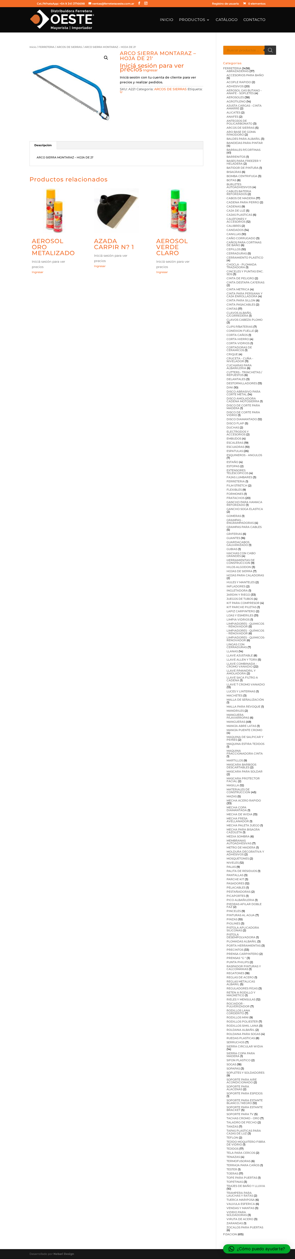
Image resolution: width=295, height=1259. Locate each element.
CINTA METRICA (238, 289)
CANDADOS (235, 230)
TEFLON (232, 1137)
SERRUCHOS (236, 1042)
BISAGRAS (234, 172)
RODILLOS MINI (238, 1017)
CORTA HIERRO (238, 339)
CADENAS (234, 206)
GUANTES (233, 538)
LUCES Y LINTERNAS (241, 691)
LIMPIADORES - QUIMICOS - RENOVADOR (245, 625)
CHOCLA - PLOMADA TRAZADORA (242, 266)
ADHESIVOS (235, 86)
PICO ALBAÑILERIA (240, 900)
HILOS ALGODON (239, 567)
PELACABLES (236, 887)
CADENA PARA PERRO (243, 202)
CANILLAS (234, 234)
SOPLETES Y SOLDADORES (245, 1072)
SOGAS (231, 1064)
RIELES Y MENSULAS (241, 999)
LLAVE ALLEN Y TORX (242, 659)
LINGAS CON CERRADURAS (237, 646)
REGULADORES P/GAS (242, 988)
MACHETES (234, 695)
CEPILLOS (234, 249)
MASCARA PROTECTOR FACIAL (243, 780)
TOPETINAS (235, 1181)
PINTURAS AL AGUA (241, 915)
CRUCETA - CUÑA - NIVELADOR (240, 360)
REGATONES (235, 973)
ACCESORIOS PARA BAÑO (245, 75)
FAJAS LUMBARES (239, 477)
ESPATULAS (235, 451)
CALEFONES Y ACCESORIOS (237, 220)
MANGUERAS (236, 721)
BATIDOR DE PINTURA (243, 167)
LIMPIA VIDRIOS (238, 619)
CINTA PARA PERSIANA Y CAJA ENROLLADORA (245, 295)
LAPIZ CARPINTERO (241, 611)
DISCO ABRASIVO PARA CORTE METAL (243, 393)
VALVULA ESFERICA (241, 1204)
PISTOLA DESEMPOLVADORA (241, 936)
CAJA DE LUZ (236, 210)
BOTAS (231, 180)
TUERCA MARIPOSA (241, 1199)
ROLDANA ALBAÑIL (241, 1030)
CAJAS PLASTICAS (239, 214)
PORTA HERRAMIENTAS (244, 945)
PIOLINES (233, 923)
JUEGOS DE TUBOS (240, 598)
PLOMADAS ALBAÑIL (242, 941)
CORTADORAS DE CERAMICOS (239, 349)
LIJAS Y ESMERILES (240, 615)
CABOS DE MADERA (241, 198)
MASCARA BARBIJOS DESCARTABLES (241, 766)
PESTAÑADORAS (239, 891)
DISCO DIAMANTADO (242, 419)
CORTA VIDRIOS (238, 343)
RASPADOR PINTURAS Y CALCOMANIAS (244, 968)
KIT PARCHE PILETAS (242, 607)
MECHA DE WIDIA (239, 814)
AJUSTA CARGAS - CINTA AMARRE (244, 107)
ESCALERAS (235, 442)
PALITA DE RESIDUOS (242, 871)
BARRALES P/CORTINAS (243, 150)
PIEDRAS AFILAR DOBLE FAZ (244, 905)
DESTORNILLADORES (242, 383)
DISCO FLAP (235, 423)
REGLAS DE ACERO (240, 977)
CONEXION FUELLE (240, 330)
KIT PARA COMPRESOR (243, 603)
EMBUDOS (234, 438)
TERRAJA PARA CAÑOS (243, 1165)
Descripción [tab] (43, 145)
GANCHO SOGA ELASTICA (245, 509)
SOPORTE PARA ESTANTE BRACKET (245, 1108)
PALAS (231, 866)
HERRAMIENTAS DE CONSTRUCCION (241, 561)
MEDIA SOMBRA (238, 836)
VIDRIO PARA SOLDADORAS (237, 1213)
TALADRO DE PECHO (242, 1122)
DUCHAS (233, 427)
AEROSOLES (235, 97)
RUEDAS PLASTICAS (241, 1038)
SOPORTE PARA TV (240, 1114)
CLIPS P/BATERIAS (240, 326)
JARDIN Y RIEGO (238, 594)
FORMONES (235, 493)
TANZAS (232, 1126)
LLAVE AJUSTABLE (240, 655)
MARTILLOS (235, 760)
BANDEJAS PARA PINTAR (245, 143)
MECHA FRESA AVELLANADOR (238, 820)
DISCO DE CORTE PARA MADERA (243, 407)
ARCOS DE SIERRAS (69, 47)
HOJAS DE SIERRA (239, 571)
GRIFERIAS (234, 534)
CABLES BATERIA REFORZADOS (239, 192)
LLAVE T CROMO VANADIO (246, 684)
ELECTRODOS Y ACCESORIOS (238, 433)
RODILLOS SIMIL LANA (242, 1025)
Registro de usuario (225, 3)
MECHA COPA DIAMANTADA (237, 809)
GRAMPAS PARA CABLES (244, 527)
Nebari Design (63, 1254)
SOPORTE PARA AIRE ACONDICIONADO (242, 1081)
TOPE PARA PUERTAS (242, 1177)
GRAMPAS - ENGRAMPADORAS (240, 521)
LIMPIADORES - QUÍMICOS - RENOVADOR (245, 632)
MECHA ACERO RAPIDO (244, 800)
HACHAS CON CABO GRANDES (241, 554)
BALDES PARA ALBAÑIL (243, 138)
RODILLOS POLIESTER (242, 1021)
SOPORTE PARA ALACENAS (238, 1088)
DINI (230, 387)
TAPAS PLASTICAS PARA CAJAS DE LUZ (244, 1132)
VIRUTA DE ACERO (240, 1219)
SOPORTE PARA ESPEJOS (245, 1093)
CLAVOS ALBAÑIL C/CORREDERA (239, 314)
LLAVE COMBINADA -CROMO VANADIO (242, 665)
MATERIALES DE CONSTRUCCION (238, 791)
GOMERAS (234, 516)
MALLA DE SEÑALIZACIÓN (245, 699)
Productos (192, 20)
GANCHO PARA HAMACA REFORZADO (244, 503)
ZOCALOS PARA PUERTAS (245, 1227)
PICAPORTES (236, 896)
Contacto (254, 20)
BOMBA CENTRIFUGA (242, 176)
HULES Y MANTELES (241, 582)
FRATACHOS (236, 498)
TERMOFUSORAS (239, 1161)
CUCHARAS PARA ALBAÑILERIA (239, 367)
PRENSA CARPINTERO (243, 954)
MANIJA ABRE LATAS (241, 726)
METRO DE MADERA (241, 847)
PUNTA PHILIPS (238, 962)
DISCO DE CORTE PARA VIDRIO (243, 414)
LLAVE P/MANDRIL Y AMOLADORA (241, 672)
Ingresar (150, 70)
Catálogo (227, 20)
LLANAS (232, 651)
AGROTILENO (236, 101)
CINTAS (232, 308)
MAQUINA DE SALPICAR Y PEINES (245, 738)
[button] (106, 58)
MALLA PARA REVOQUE (243, 706)
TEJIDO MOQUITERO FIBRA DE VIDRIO (246, 1143)
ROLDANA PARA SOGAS (243, 1034)
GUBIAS (232, 549)
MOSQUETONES (238, 858)
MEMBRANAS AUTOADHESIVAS (239, 842)
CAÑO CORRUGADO (241, 238)
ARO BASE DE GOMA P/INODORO (241, 133)
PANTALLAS (235, 875)
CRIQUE (232, 354)
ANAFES (232, 116)
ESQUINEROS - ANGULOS (244, 455)
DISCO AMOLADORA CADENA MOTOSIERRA (243, 400)
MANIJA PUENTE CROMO (244, 730)
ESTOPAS (233, 466)
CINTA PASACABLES (241, 304)
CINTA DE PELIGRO (240, 278)
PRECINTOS (235, 949)
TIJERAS (232, 1173)
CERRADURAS (237, 253)
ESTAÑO (232, 462)
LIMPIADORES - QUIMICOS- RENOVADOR (246, 639)
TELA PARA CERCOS (241, 1152)
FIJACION (230, 1234)
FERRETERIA (46, 47)
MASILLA (233, 785)
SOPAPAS (233, 1068)
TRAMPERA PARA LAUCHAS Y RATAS (240, 1194)
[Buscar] (270, 50)
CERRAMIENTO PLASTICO (245, 257)
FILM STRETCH (237, 485)
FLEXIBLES (234, 489)
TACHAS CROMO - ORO (243, 1118)
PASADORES (235, 883)
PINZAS (232, 919)
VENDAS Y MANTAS (240, 1208)
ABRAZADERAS (238, 71)
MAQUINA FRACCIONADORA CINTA (245, 752)
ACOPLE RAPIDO (239, 82)
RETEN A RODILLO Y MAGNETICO (241, 994)
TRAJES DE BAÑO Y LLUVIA (246, 1186)
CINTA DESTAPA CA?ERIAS (245, 282)
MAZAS (232, 796)
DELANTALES (236, 379)
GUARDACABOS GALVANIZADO (238, 543)
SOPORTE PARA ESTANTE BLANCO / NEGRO (245, 1102)
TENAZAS (233, 1157)
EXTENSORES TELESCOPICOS (237, 472)
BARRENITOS (236, 156)
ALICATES (233, 112)
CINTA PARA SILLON (241, 300)
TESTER (232, 1169)
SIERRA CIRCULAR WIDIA (245, 1046)
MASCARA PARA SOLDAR (245, 771)
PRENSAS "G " (236, 958)
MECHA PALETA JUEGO (243, 825)
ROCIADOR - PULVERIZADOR (238, 1005)
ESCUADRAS (235, 447)
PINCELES (234, 911)
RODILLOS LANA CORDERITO (238, 1012)
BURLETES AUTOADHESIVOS (239, 186)
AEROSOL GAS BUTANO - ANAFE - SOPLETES (244, 92)
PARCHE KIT (235, 879)
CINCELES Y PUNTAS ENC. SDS (245, 273)
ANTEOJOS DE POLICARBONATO (239, 122)
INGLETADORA (237, 590)
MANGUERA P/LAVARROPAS (238, 716)
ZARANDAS (235, 1223)
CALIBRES (234, 225)
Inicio (166, 20)
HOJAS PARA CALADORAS (245, 575)
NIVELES (233, 862)
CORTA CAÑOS (237, 335)
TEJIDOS (233, 1148)
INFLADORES (236, 586)
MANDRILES (235, 710)
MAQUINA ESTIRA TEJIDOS (245, 744)
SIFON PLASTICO (239, 1060)
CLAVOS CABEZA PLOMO (245, 319)
